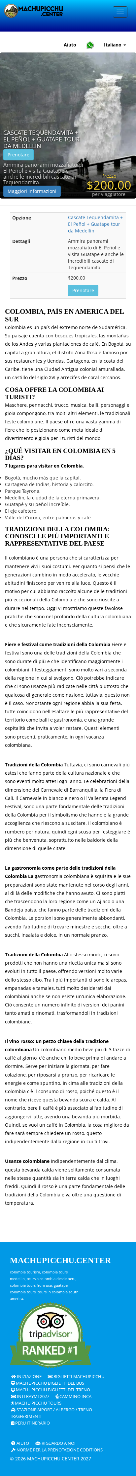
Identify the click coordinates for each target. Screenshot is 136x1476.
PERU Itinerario (32, 1423)
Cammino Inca (74, 1396)
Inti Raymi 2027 (32, 1396)
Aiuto (70, 45)
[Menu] (120, 12)
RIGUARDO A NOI (58, 1443)
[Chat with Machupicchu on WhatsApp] (90, 45)
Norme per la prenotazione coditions (59, 1450)
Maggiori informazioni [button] (32, 191)
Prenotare (18, 154)
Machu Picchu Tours (37, 1403)
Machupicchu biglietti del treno (52, 1390)
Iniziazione (29, 1376)
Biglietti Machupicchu (78, 1376)
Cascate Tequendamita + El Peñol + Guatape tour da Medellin (41, 139)
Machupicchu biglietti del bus (49, 1383)
